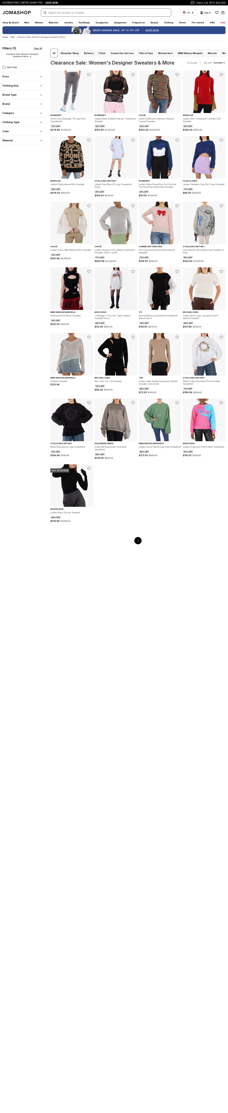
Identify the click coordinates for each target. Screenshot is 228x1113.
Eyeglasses (120, 22)
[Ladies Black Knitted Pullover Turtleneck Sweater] (133, 75)
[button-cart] (223, 12)
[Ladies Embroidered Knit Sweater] (89, 140)
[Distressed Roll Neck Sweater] (89, 271)
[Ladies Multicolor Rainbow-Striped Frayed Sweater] (177, 75)
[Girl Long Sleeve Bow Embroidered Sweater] (177, 206)
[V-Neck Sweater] (89, 337)
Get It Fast (12, 67)
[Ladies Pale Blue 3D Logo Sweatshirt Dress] (133, 140)
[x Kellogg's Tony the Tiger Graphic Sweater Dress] (133, 271)
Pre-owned (198, 22)
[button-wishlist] (217, 12)
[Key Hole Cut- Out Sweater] (133, 337)
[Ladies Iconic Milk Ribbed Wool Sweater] (89, 206)
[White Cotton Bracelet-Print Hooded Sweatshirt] (221, 337)
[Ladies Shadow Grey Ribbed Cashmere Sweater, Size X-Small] (133, 206)
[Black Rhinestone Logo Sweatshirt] (89, 403)
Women (39, 22)
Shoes (182, 22)
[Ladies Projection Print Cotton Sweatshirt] (221, 403)
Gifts (212, 22)
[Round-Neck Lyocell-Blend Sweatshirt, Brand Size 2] (177, 271)
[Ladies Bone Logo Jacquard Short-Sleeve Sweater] (221, 271)
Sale (223, 22)
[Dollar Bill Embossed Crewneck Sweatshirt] (133, 403)
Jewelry (68, 22)
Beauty (154, 22)
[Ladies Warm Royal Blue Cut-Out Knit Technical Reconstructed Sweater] (177, 140)
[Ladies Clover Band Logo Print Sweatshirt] (177, 403)
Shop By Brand (10, 22)
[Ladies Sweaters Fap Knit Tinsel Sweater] (221, 140)
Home (5, 37)
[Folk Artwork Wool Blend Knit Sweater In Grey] (221, 206)
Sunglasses (102, 22)
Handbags (84, 22)
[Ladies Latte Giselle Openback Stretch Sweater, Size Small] (177, 337)
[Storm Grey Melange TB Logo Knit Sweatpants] (89, 75)
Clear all (38, 48)
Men (26, 22)
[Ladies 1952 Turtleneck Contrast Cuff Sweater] (221, 75)
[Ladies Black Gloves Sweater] (89, 468)
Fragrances (138, 22)
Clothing (168, 22)
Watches (53, 22)
